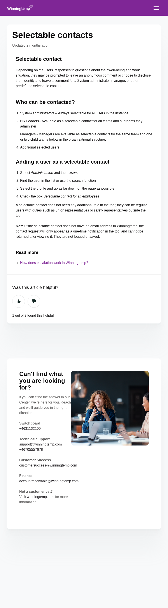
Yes (18, 301)
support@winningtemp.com (40, 444)
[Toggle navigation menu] (156, 8)
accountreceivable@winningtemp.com (49, 481)
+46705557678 (31, 449)
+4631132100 (30, 428)
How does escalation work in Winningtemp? (54, 263)
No (34, 301)
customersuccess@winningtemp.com (48, 465)
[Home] (20, 8)
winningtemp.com (40, 497)
